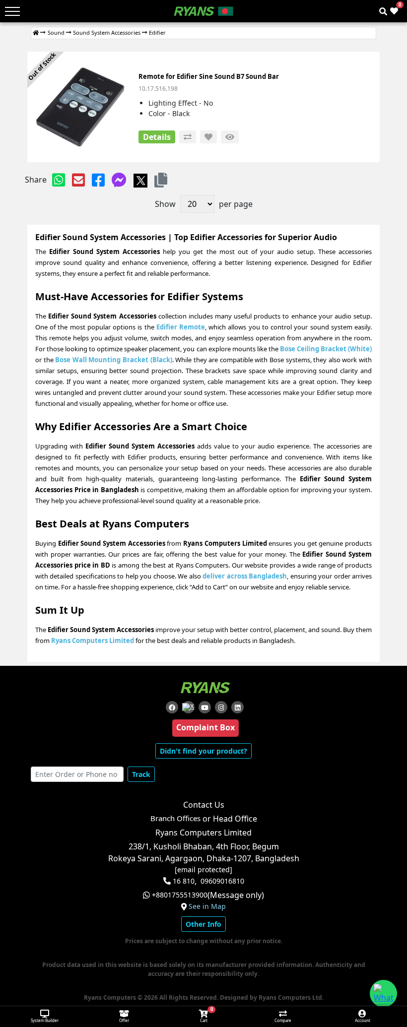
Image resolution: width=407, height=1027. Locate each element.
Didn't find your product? (203, 751)
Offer (124, 1020)
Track (141, 774)
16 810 (184, 881)
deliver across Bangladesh (245, 576)
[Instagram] (221, 707)
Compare (282, 1020)
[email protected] (203, 869)
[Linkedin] (237, 707)
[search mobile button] (383, 11)
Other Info (203, 924)
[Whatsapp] (58, 180)
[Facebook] (98, 180)
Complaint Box (205, 727)
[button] (160, 180)
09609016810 (222, 881)
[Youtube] (205, 707)
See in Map (207, 906)
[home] (35, 33)
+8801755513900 (179, 895)
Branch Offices (175, 818)
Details (157, 136)
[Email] (78, 180)
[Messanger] (119, 180)
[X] (140, 180)
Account (362, 1020)
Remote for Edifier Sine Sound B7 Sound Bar (208, 76)
